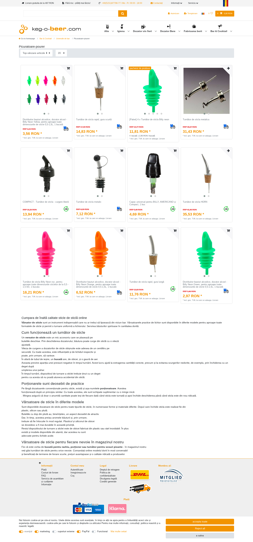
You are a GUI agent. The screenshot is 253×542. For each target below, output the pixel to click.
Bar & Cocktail (219, 31)
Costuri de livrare (49, 472)
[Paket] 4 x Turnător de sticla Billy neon (149, 119)
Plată (43, 469)
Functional (102, 531)
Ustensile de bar (63, 38)
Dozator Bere (168, 31)
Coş (73, 475)
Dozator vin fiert (142, 31)
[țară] (203, 14)
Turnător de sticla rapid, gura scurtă (94, 119)
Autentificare (77, 469)
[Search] (122, 13)
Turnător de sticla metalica (196, 119)
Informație (46, 484)
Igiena (121, 31)
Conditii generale (108, 481)
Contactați (158, 3)
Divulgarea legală (108, 478)
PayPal (85, 531)
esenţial (28, 531)
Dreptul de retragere (109, 469)
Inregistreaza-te (78, 472)
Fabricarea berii (193, 31)
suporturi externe (66, 531)
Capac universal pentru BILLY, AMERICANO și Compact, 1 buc (152, 203)
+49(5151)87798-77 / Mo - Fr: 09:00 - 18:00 (122, 3)
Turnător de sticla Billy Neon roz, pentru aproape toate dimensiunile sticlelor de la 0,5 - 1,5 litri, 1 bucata (45, 284)
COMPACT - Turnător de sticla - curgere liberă (46, 202)
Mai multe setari (119, 531)
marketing (45, 531)
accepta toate (200, 521)
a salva (200, 535)
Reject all (200, 528)
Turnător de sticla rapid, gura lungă (146, 282)
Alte (107, 31)
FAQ (43, 475)
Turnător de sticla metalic (88, 202)
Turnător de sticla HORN (195, 202)
